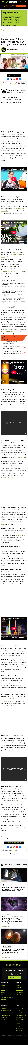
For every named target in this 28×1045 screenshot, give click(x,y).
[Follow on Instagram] (13, 965)
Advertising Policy (21, 1015)
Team (2, 987)
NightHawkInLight (10, 331)
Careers (3, 992)
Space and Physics (8, 35)
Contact (18, 985)
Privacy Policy (19, 1013)
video (3, 524)
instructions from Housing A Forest (12, 271)
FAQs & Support (20, 994)
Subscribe (4, 994)
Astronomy (8, 884)
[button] (25, 1)
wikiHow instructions (19, 457)
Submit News (19, 990)
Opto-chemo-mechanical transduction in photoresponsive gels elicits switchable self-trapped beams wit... (13, 291)
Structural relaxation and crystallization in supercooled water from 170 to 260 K (13, 298)
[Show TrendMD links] (26, 306)
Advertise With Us (20, 992)
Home (3, 985)
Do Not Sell (19, 1026)
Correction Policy (6, 1010)
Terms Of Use (19, 1008)
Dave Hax (13, 699)
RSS (25, 1035)
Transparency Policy (6, 1015)
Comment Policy (5, 1013)
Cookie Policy (19, 1010)
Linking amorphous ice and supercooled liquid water (13, 284)
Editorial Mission (6, 1008)
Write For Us (19, 987)
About (3, 990)
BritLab (7, 155)
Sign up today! (14, 977)
